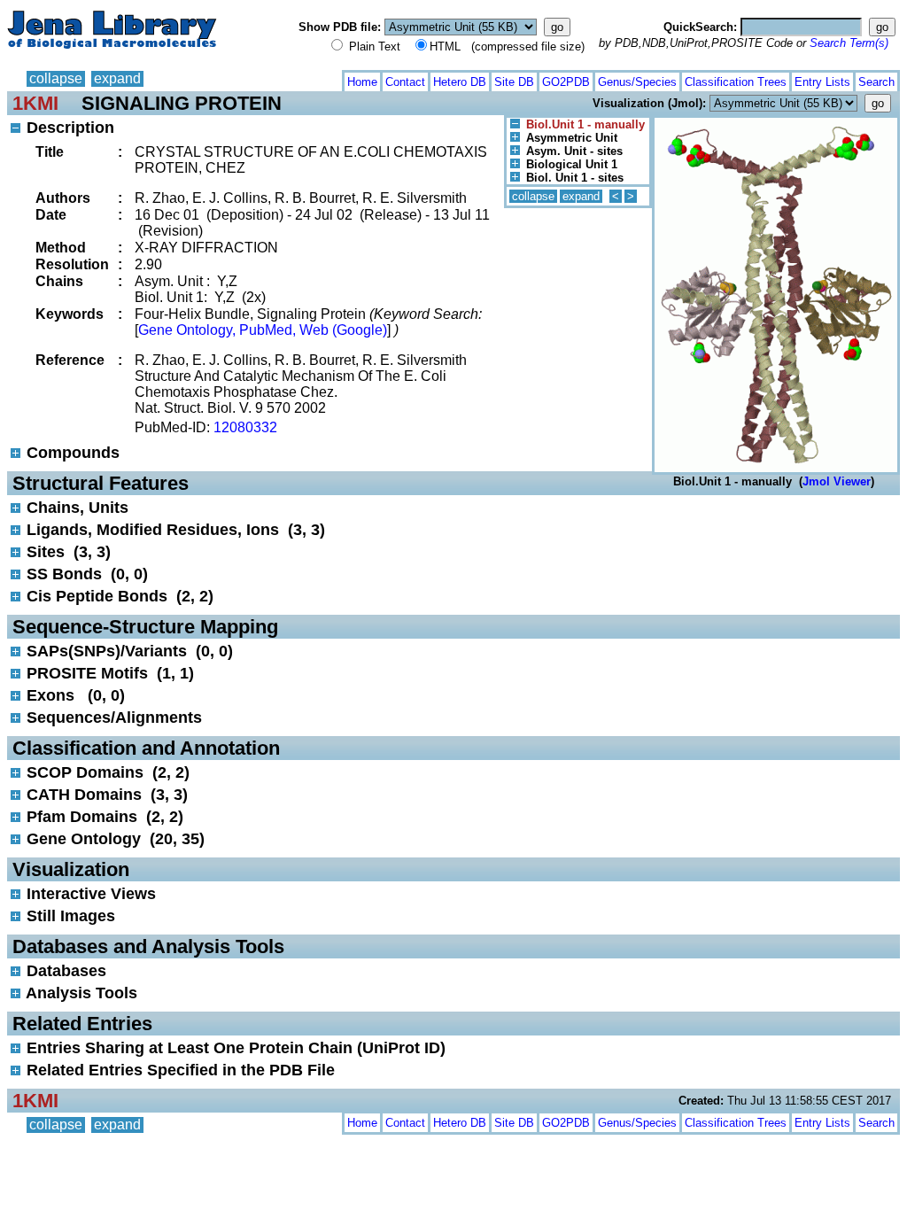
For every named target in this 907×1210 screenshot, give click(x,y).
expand (117, 78)
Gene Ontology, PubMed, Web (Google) (262, 329)
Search (876, 82)
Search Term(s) (849, 43)
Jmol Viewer (836, 481)
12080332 (245, 427)
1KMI (35, 103)
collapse (55, 78)
